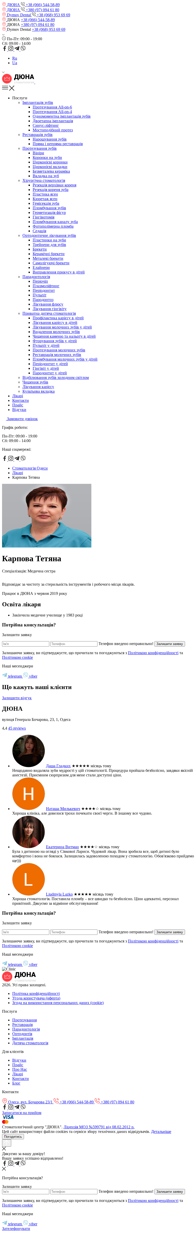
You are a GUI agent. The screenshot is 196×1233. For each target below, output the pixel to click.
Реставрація (22, 1024)
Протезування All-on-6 (52, 107)
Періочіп (40, 281)
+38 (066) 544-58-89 (42, 5)
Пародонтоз (43, 299)
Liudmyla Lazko (59, 894)
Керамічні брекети (49, 254)
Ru (14, 58)
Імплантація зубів (37, 102)
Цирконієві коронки (50, 162)
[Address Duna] (4, 20)
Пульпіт (39, 295)
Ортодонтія (22, 1034)
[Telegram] (17, 49)
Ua (14, 63)
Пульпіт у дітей (46, 345)
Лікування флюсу (48, 304)
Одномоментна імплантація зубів (62, 116)
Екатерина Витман (62, 847)
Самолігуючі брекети (51, 263)
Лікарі (17, 396)
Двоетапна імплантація (53, 121)
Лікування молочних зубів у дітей (62, 327)
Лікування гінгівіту (50, 309)
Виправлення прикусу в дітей (59, 272)
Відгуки (19, 409)
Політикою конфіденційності (153, 653)
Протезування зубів (39, 148)
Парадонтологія (36, 277)
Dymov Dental (19, 15)
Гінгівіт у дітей (46, 368)
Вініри (38, 153)
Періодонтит (44, 290)
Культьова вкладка (38, 391)
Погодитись (13, 1137)
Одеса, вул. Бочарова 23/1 (30, 1102)
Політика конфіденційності (36, 993)
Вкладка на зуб (46, 176)
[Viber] (23, 49)
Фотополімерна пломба (53, 226)
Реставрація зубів (37, 134)
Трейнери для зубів (49, 244)
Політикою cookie (17, 657)
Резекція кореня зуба (50, 189)
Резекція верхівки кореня (54, 185)
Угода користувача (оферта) (36, 998)
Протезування (24, 1020)
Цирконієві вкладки (50, 167)
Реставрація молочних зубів (57, 354)
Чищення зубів (35, 382)
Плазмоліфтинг (46, 286)
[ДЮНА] (18, 82)
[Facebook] (5, 49)
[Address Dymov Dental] (4, 29)
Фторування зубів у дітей (55, 341)
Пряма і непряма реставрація (58, 144)
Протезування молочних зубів (59, 350)
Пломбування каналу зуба (55, 222)
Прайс (17, 405)
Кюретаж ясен (45, 199)
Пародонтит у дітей (50, 373)
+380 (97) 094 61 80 (42, 10)
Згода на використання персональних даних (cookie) (58, 1003)
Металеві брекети (48, 258)
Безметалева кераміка (51, 171)
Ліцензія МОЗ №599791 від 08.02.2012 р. (99, 1127)
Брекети (40, 249)
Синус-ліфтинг (46, 125)
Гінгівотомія (43, 217)
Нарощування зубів (50, 139)
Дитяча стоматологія (30, 1043)
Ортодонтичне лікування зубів (49, 235)
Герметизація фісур (49, 212)
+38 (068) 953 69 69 (53, 15)
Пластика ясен (45, 194)
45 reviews (17, 728)
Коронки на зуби (47, 157)
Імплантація (22, 1038)
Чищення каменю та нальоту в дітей (64, 336)
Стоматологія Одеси (30, 468)
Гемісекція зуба (46, 203)
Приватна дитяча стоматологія (49, 313)
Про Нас (19, 1069)
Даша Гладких (58, 766)
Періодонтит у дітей (50, 364)
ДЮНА (13, 5)
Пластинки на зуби (49, 240)
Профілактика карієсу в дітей (58, 318)
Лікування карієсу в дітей (55, 322)
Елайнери (41, 267)
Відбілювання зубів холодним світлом (55, 377)
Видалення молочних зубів (56, 332)
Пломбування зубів (49, 208)
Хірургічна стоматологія (43, 180)
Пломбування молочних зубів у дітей (65, 359)
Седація (39, 231)
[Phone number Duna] (37, 82)
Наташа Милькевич (63, 808)
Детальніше (161, 1131)
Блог (16, 1083)
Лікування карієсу (38, 387)
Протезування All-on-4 (52, 111)
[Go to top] (6, 1143)
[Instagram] (11, 49)
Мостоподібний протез (53, 130)
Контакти (20, 400)
